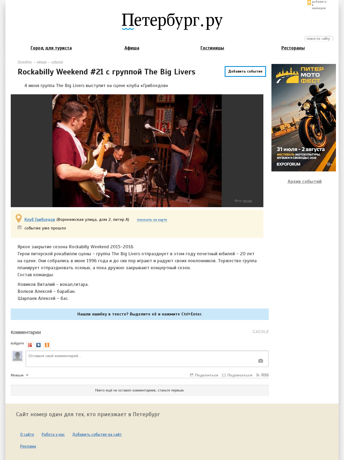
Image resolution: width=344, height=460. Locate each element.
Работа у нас (53, 434)
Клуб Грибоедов (39, 219)
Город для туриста (51, 48)
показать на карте (152, 220)
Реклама (28, 446)
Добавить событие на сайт (97, 434)
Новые (18, 375)
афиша (41, 62)
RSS (264, 375)
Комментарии (26, 331)
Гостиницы (212, 48)
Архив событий (305, 181)
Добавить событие (245, 71)
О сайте (27, 434)
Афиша (131, 48)
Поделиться (206, 375)
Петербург (24, 62)
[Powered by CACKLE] (261, 331)
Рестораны (293, 48)
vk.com (247, 201)
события (57, 62)
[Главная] (172, 21)
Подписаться (239, 375)
